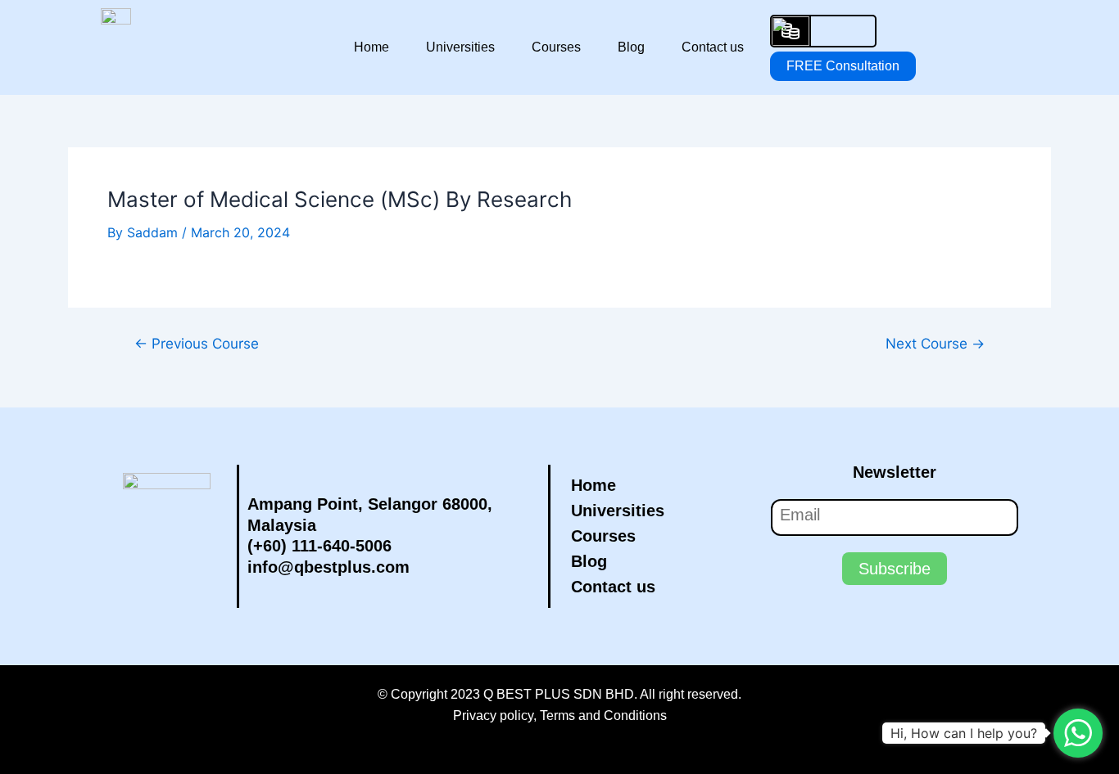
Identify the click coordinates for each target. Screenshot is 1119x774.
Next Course (935, 343)
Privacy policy (493, 715)
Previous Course (196, 343)
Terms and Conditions (603, 715)
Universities (460, 47)
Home (371, 47)
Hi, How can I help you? (963, 733)
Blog (631, 47)
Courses (556, 47)
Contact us (713, 47)
